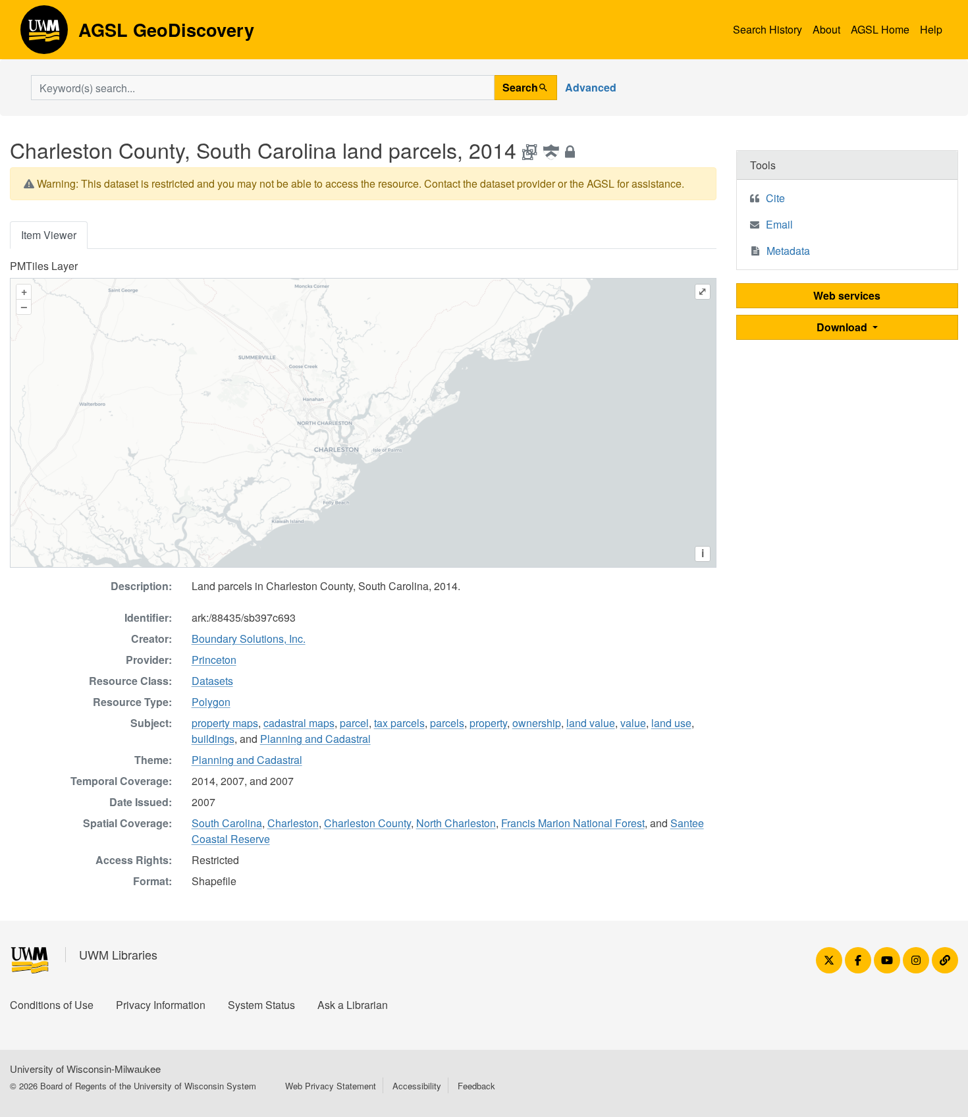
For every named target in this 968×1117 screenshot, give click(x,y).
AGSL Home (880, 29)
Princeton (214, 659)
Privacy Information (160, 1004)
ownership (536, 722)
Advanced (590, 87)
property (488, 722)
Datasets (212, 680)
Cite (775, 197)
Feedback (476, 1085)
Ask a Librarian (352, 1004)
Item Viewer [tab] (48, 234)
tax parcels (399, 722)
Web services (846, 295)
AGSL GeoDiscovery (44, 34)
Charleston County (367, 823)
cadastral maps (299, 722)
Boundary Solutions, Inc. (249, 638)
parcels (447, 722)
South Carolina (227, 823)
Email (779, 224)
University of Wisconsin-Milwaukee (85, 1069)
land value (590, 722)
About (826, 29)
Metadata (788, 250)
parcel (354, 722)
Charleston (293, 823)
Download (843, 327)
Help (931, 29)
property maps (225, 722)
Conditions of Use (52, 1004)
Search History (767, 29)
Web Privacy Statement (330, 1085)
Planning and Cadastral (315, 738)
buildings (213, 738)
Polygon (211, 701)
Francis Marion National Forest (573, 823)
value (633, 722)
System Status (261, 1004)
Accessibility (416, 1085)
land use (671, 722)
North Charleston (456, 823)
